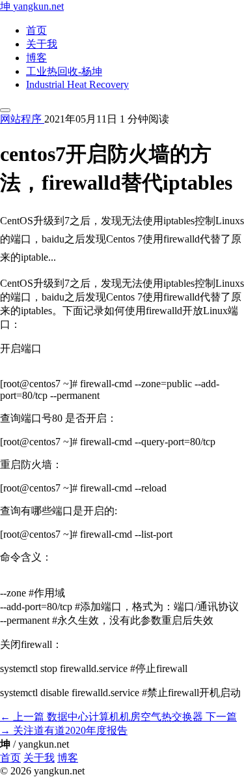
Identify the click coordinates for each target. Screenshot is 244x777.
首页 (36, 30)
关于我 (41, 44)
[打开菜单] (5, 110)
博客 (36, 57)
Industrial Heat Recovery (77, 84)
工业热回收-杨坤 (64, 71)
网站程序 (22, 119)
